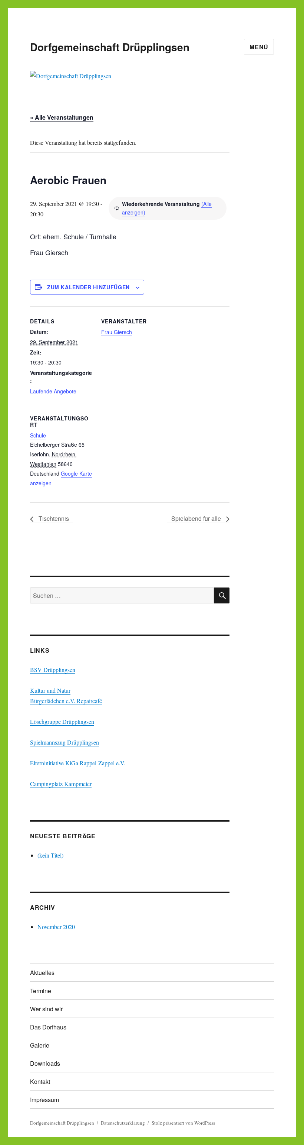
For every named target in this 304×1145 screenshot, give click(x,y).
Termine (40, 990)
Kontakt (40, 1081)
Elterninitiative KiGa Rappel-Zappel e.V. (77, 763)
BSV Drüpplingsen (52, 669)
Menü (259, 47)
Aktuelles (42, 972)
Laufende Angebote (53, 391)
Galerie (39, 1045)
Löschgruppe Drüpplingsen (62, 721)
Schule (38, 435)
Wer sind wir (46, 1009)
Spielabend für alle (196, 518)
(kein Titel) (50, 855)
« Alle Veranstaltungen (61, 117)
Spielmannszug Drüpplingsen (64, 742)
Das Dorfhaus (48, 1027)
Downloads (45, 1063)
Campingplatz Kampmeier (61, 784)
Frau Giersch (116, 332)
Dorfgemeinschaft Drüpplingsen (109, 46)
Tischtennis (53, 518)
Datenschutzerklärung (123, 1122)
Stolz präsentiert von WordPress (183, 1122)
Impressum (44, 1099)
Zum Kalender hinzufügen (88, 287)
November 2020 (56, 927)
